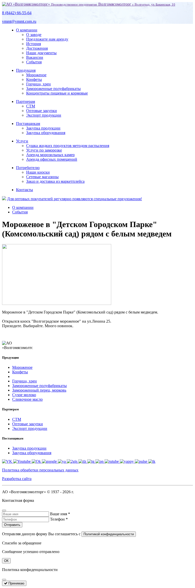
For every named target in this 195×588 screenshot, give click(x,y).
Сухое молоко (24, 395)
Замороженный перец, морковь (39, 390)
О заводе (33, 34)
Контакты (24, 190)
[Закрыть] (4, 510)
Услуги (22, 141)
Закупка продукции (43, 128)
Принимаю (15, 583)
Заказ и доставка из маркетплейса (55, 181)
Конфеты (34, 79)
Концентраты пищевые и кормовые (57, 93)
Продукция (26, 70)
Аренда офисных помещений (51, 159)
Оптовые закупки (41, 110)
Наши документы (41, 53)
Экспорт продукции (43, 115)
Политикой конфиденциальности (109, 534)
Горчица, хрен (38, 84)
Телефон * (59, 519)
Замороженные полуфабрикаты (53, 88)
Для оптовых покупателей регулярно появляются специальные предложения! (74, 199)
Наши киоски (38, 172)
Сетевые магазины (42, 177)
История (33, 44)
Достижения (37, 48)
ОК (6, 561)
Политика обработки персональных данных (40, 470)
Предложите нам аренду (47, 39)
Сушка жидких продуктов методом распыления (67, 145)
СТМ (30, 106)
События (34, 62)
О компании (26, 30)
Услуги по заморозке (44, 150)
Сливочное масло (27, 399)
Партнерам (25, 101)
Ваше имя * (60, 514)
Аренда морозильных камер (50, 155)
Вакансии (34, 57)
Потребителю (28, 168)
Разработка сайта (16, 478)
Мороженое (36, 75)
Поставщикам (28, 123)
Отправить (12, 525)
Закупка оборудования (45, 133)
